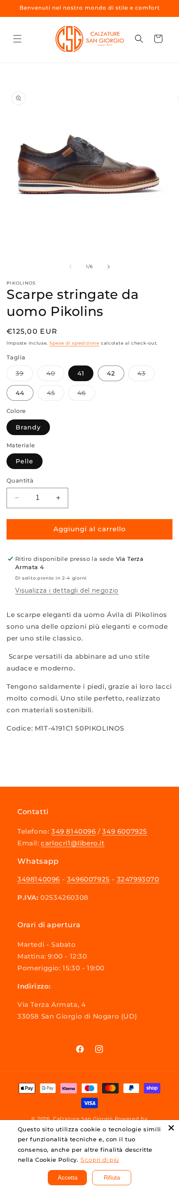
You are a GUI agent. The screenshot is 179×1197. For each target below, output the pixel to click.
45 (55, 395)
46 (86, 395)
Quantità (20, 480)
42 (111, 373)
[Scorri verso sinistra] (70, 266)
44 (20, 393)
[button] (17, 38)
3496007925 (88, 879)
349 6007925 (124, 831)
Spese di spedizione (74, 343)
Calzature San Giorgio (83, 1119)
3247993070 (138, 879)
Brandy (28, 427)
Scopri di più (99, 1159)
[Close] (171, 1127)
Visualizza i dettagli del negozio (67, 590)
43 (146, 375)
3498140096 (38, 879)
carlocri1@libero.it (72, 843)
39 (24, 375)
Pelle (24, 461)
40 (55, 375)
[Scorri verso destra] (108, 266)
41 (80, 373)
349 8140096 (73, 831)
